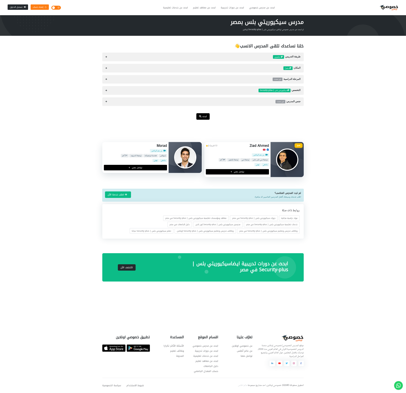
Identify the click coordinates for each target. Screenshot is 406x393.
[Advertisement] (200, 132)
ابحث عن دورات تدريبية (232, 7)
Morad (162, 146)
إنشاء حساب (38, 7)
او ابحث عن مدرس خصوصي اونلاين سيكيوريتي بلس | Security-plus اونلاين (273, 29)
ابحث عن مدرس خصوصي (262, 7)
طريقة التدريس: (287, 57)
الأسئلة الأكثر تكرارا (174, 346)
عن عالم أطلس (244, 351)
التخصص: (280, 90)
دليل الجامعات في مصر (180, 224)
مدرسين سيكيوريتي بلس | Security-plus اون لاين (217, 224)
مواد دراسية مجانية (289, 218)
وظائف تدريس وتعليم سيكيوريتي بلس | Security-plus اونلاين (205, 231)
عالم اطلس (242, 385)
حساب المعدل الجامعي (206, 371)
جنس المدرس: (289, 101)
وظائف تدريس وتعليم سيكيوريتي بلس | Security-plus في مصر (268, 231)
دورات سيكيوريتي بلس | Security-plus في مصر (253, 218)
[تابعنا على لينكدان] (272, 363)
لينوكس (163, 155)
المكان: (293, 68)
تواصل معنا (246, 356)
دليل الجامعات (210, 366)
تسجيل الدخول (16, 7)
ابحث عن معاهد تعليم (204, 7)
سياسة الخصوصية (111, 385)
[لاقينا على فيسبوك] (301, 363)
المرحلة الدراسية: (287, 79)
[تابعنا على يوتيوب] (279, 363)
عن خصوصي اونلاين (242, 346)
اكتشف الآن (127, 267)
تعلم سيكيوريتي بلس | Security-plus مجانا (151, 231)
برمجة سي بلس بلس (260, 160)
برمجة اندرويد (136, 155)
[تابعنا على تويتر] (286, 363)
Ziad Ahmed (259, 146)
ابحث (204, 116)
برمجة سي (245, 160)
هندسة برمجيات (151, 155)
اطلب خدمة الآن (116, 194)
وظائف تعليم (177, 351)
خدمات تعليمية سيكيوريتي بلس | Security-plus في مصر (272, 224)
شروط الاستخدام (135, 385)
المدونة (180, 356)
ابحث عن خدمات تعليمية (175, 7)
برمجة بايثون (233, 160)
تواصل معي (238, 172)
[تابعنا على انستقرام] (294, 363)
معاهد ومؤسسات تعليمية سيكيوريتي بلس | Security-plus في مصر (195, 218)
